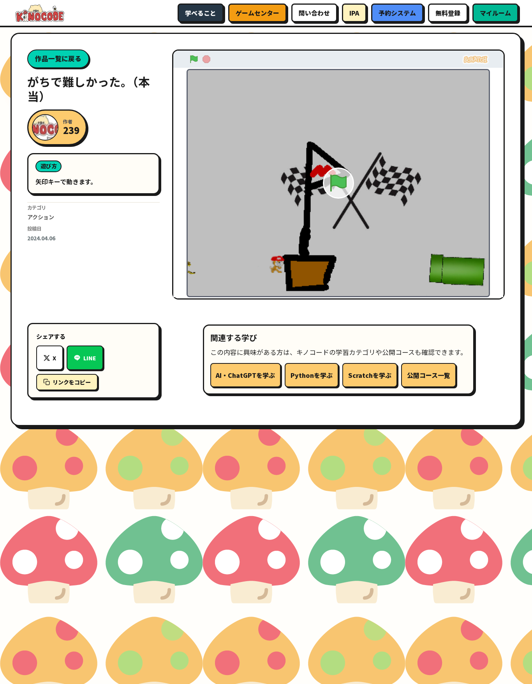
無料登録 (447, 13)
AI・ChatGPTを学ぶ (245, 375)
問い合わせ (314, 13)
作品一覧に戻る (58, 58)
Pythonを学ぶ (312, 375)
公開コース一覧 (428, 375)
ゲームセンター (257, 13)
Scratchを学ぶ (369, 375)
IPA (354, 13)
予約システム (397, 13)
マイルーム (495, 13)
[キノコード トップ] (39, 13)
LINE (89, 358)
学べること (200, 13)
